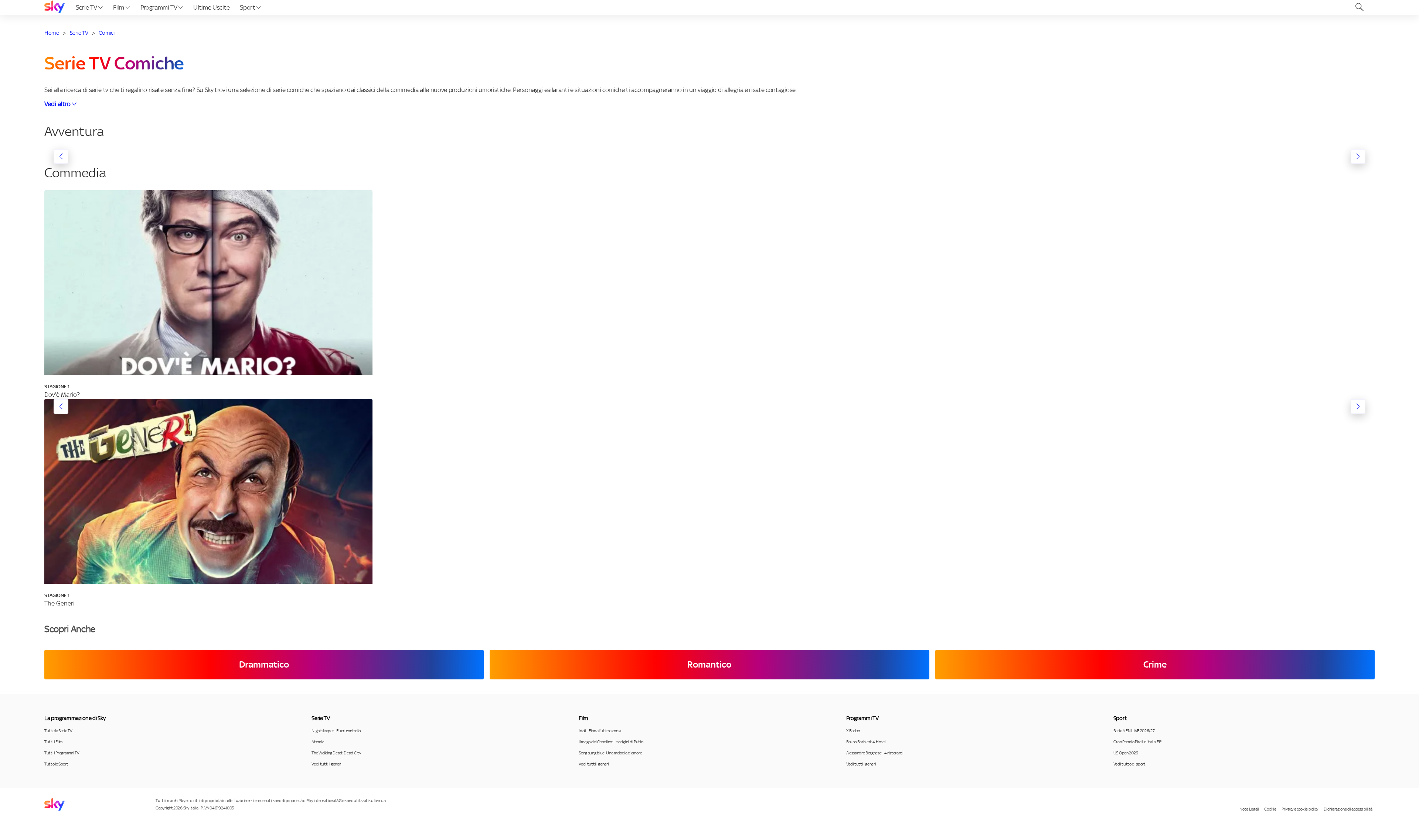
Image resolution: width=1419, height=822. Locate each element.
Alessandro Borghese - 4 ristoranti (875, 753)
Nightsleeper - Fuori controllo (336, 730)
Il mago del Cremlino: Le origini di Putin (611, 741)
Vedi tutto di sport (1129, 764)
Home (51, 33)
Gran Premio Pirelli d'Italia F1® (1137, 741)
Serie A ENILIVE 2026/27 (1134, 730)
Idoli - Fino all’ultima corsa (600, 730)
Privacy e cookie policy (1300, 809)
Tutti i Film (53, 741)
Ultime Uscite (211, 7)
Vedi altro (57, 104)
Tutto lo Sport (56, 764)
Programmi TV (159, 7)
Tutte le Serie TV (58, 730)
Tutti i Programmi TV (61, 753)
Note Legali (1249, 809)
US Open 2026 (1125, 753)
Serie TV (87, 7)
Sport (248, 7)
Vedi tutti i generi (326, 764)
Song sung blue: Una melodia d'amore (610, 753)
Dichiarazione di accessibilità (1348, 809)
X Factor (853, 730)
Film (119, 7)
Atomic (318, 741)
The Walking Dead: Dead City (336, 753)
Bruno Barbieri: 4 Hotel (865, 741)
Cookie (1270, 809)
